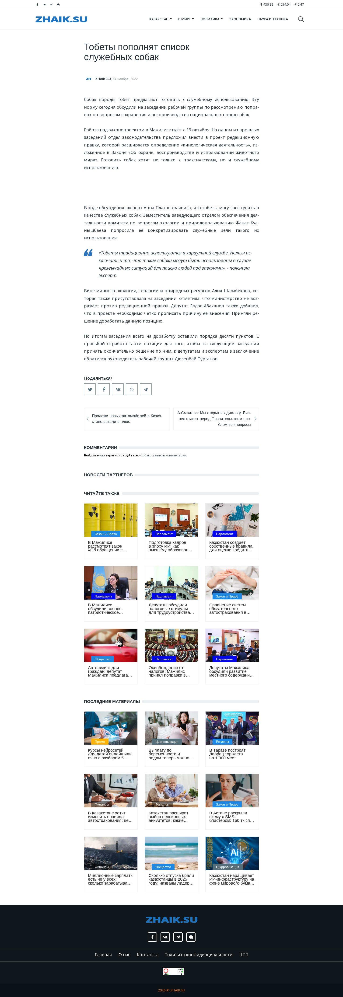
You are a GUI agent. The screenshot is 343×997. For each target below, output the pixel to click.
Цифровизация (166, 741)
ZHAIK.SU (103, 79)
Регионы (222, 741)
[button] (90, 389)
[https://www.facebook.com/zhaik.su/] (37, 4)
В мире (185, 19)
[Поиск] (303, 19)
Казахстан (159, 19)
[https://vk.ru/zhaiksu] (44, 4)
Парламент (164, 534)
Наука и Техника (272, 19)
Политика (210, 19)
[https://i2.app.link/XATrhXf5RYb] (58, 4)
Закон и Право (106, 534)
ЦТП (243, 954)
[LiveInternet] (158, 971)
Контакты (147, 954)
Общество (102, 659)
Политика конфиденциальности (198, 954)
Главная (103, 954)
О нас (124, 954)
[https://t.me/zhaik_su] (51, 4)
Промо (100, 741)
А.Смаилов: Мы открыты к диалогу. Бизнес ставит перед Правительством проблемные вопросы (214, 419)
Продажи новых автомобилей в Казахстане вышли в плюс (127, 419)
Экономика (240, 19)
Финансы (102, 804)
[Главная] (61, 19)
